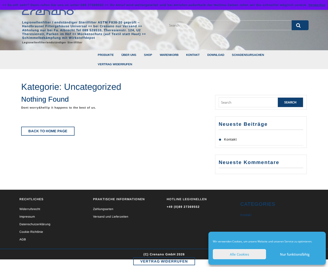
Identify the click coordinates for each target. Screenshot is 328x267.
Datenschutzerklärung (34, 224)
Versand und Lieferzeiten (110, 216)
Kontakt (193, 55)
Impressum (27, 216)
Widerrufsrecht (29, 209)
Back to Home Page (51, 132)
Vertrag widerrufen (115, 64)
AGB (22, 239)
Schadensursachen (248, 55)
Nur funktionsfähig (294, 254)
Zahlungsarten (103, 209)
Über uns (128, 55)
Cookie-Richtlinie (31, 231)
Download (215, 55)
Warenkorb (169, 55)
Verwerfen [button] (317, 5)
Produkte (106, 55)
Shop (148, 55)
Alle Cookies (239, 254)
